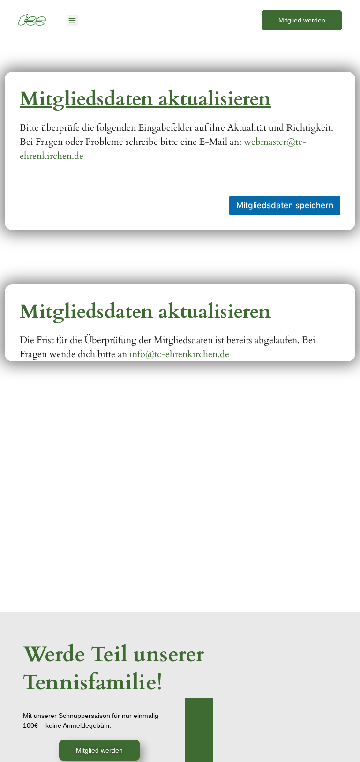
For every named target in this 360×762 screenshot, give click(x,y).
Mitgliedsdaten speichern (284, 205)
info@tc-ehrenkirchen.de (179, 354)
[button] (72, 20)
